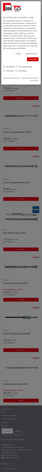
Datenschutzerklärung (11, 78)
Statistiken (10, 71)
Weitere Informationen (30, 78)
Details (18, 54)
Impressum (34, 80)
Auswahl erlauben (31, 54)
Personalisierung (25, 66)
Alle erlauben (32, 59)
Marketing (22, 71)
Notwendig (10, 66)
